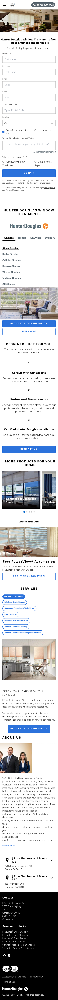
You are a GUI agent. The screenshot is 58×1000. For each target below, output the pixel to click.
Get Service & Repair (43, 163)
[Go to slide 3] (29, 512)
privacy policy (45, 183)
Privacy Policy (49, 187)
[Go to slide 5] (34, 512)
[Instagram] (9, 955)
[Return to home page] (18, 5)
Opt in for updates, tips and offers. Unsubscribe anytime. (29, 132)
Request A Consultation (29, 324)
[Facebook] (4, 955)
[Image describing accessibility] (10, 969)
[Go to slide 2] (27, 512)
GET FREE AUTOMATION (29, 576)
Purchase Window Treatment (13, 163)
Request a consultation (29, 729)
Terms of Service (12, 190)
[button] (5, 5)
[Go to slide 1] (24, 512)
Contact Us (29, 449)
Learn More (29, 332)
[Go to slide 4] (31, 512)
